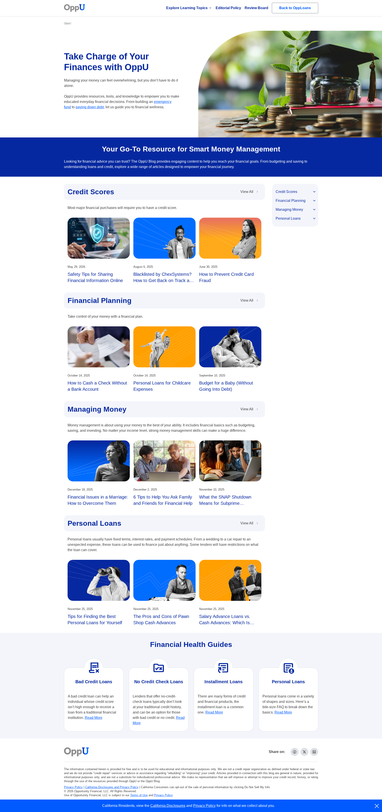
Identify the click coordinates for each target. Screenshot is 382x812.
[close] (377, 806)
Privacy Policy (73, 787)
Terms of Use (139, 795)
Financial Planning (100, 301)
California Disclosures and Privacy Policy (111, 787)
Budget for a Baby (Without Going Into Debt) (226, 386)
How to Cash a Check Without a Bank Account (97, 386)
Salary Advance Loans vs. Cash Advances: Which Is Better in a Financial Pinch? (226, 622)
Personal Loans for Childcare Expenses (162, 386)
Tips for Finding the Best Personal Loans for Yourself (95, 619)
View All (246, 192)
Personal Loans (94, 523)
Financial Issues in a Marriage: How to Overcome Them (98, 500)
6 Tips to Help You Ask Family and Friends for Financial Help (162, 500)
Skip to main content (27, 7)
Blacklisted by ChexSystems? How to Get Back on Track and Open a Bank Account (163, 280)
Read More (93, 718)
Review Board (256, 8)
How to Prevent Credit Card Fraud (226, 277)
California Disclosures (167, 806)
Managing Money (97, 409)
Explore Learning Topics (187, 8)
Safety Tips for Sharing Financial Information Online (95, 277)
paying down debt (90, 107)
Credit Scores (91, 192)
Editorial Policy (228, 8)
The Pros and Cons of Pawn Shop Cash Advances (161, 619)
